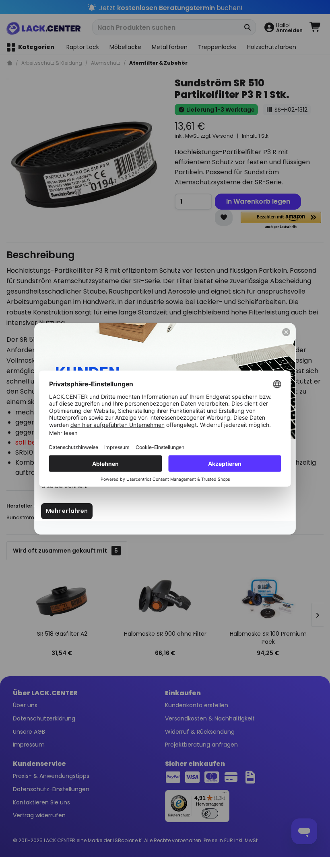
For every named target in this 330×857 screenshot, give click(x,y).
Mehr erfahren (67, 511)
